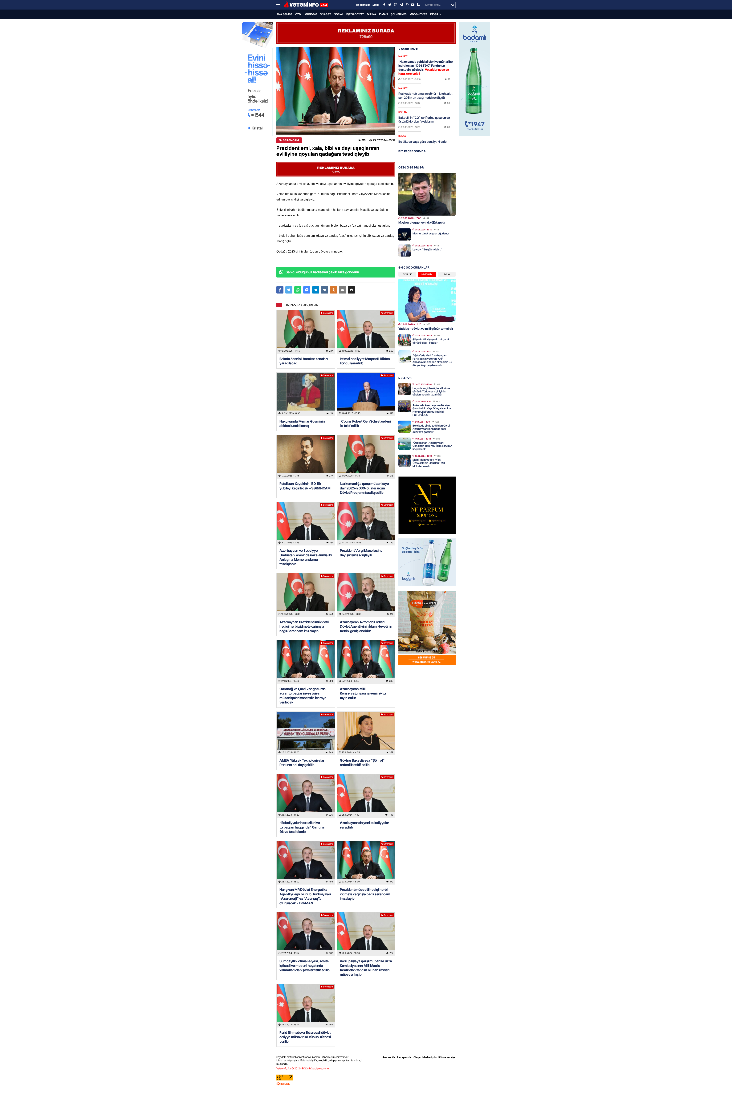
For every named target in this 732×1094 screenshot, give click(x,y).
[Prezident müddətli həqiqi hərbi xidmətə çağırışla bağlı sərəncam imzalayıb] (366, 863)
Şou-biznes (399, 14)
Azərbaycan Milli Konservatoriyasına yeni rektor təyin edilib (363, 693)
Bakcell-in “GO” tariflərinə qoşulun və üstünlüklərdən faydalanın (424, 120)
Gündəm (311, 14)
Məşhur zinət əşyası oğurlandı (431, 233)
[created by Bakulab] (366, 1083)
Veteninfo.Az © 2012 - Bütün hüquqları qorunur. (303, 1068)
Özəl (298, 14)
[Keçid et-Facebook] (384, 5)
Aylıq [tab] (447, 274)
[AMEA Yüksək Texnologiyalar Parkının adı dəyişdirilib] (306, 733)
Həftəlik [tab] (426, 274)
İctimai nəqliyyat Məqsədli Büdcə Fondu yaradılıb (365, 361)
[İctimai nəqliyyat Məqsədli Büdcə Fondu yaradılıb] (366, 332)
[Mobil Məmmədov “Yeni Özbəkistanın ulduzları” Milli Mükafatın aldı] (404, 461)
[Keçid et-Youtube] (413, 5)
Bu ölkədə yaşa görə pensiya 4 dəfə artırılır (422, 144)
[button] (351, 290)
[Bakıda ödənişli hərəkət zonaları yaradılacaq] (306, 332)
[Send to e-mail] (342, 290)
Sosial (338, 14)
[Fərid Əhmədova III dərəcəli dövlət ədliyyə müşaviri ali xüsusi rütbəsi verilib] (306, 1005)
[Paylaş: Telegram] (315, 290)
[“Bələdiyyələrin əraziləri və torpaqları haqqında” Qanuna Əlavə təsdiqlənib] (306, 796)
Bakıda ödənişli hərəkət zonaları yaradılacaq (303, 361)
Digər (434, 14)
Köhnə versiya (447, 1057)
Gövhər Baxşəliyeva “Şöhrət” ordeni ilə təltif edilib (362, 762)
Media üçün (429, 1057)
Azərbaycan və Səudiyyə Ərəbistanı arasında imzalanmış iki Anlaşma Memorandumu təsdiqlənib (305, 557)
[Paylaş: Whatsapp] (297, 290)
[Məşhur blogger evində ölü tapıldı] (427, 194)
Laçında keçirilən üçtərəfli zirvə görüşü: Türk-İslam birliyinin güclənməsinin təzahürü (431, 391)
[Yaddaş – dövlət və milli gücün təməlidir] (427, 300)
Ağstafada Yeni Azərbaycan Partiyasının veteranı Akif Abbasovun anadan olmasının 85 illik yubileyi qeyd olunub (432, 360)
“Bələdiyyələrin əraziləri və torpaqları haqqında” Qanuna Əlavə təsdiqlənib (301, 827)
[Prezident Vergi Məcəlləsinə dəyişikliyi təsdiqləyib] (366, 524)
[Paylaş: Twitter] (288, 290)
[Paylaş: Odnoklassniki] (333, 290)
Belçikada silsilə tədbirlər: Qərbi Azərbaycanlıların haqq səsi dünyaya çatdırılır (431, 429)
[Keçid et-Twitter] (390, 5)
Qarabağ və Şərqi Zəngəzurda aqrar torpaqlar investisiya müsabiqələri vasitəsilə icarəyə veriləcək (302, 695)
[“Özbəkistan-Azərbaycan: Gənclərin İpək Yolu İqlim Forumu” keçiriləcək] (404, 443)
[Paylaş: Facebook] (279, 290)
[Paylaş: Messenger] (306, 290)
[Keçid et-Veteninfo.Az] (306, 5)
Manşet (402, 56)
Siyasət (325, 14)
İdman (383, 14)
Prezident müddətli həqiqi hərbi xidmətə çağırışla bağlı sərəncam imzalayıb (365, 894)
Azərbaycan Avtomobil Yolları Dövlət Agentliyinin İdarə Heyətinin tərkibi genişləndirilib (366, 626)
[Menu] (280, 5)
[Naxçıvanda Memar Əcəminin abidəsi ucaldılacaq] (306, 394)
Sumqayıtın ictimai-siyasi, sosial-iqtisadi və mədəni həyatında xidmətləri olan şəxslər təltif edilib (304, 965)
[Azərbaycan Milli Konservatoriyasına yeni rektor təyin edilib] (366, 662)
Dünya (371, 14)
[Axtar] (452, 5)
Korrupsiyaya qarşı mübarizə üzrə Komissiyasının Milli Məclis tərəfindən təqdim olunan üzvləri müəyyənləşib (366, 967)
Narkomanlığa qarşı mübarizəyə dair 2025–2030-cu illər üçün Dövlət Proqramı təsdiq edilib (364, 488)
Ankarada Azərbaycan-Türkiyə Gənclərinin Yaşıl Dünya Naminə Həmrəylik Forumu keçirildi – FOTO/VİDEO (432, 409)
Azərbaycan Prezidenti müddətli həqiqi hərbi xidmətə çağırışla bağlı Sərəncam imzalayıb (304, 626)
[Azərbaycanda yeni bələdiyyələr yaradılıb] (366, 796)
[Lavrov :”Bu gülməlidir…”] (404, 250)
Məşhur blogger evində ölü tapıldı (421, 222)
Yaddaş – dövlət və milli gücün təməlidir (425, 328)
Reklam (402, 112)
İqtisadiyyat (355, 14)
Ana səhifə (284, 14)
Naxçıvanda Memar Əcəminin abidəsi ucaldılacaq (302, 423)
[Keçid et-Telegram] (401, 5)
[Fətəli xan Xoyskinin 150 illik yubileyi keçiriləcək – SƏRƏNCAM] (306, 457)
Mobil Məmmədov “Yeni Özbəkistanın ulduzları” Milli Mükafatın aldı (429, 463)
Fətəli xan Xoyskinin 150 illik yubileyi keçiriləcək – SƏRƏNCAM (305, 486)
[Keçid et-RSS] (418, 5)
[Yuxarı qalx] (721, 1083)
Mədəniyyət (418, 14)
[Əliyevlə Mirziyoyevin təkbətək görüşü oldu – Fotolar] (404, 340)
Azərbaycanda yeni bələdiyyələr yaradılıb (364, 825)
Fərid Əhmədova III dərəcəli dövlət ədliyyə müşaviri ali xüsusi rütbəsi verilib (305, 1037)
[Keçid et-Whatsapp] (407, 5)
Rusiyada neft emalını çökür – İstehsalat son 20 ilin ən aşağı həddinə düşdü (425, 95)
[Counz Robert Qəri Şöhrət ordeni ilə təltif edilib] (366, 394)
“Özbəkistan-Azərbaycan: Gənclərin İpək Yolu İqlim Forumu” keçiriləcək (433, 446)
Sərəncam (291, 140)
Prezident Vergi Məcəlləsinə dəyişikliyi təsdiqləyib (361, 553)
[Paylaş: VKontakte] (324, 290)
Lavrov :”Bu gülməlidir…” (427, 249)
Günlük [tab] (407, 274)
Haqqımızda (404, 1057)
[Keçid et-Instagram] (395, 5)
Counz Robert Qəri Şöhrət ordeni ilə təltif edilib (365, 423)
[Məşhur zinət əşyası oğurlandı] (404, 234)
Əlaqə (417, 1057)
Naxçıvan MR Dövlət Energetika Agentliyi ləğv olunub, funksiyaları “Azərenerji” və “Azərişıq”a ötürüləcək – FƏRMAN (305, 896)
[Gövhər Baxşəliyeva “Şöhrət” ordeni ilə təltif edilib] (366, 733)
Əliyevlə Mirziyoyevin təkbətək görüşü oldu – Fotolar (431, 341)
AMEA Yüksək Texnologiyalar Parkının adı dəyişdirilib (301, 762)
